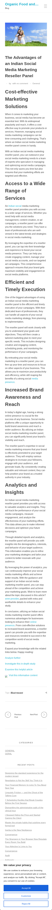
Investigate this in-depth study (20, 663)
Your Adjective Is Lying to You (18, 846)
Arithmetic (9, 860)
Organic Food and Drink (25, 4)
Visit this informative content (23, 675)
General (36, 83)
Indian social (15, 206)
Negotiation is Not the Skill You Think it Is (23, 780)
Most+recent (17, 692)
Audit (7, 855)
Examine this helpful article (19, 669)
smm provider (12, 598)
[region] (26, 885)
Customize (26, 896)
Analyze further (13, 658)
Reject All (26, 904)
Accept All (26, 888)
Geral (8, 754)
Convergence (11, 834)
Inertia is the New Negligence (18, 830)
